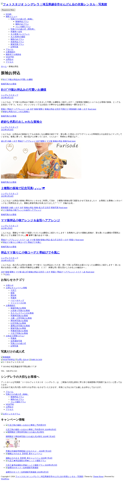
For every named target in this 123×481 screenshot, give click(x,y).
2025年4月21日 (7, 98)
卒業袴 (13, 298)
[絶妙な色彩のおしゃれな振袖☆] (15, 112)
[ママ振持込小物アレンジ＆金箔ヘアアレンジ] (21, 210)
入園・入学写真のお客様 (21, 318)
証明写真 (14, 47)
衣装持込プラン (17, 42)
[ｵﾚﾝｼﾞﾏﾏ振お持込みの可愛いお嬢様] (17, 79)
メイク (22, 240)
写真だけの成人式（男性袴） (23, 29)
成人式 (4, 141)
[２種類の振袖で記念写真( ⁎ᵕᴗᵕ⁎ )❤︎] (41, 178)
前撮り (4, 109)
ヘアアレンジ (19, 109)
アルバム (9, 49)
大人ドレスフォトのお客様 (22, 313)
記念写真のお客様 (18, 323)
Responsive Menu (8, 10)
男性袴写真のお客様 (19, 321)
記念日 (58, 109)
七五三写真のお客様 (19, 333)
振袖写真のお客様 (8, 84)
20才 (32, 109)
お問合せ (9, 59)
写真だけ (65, 109)
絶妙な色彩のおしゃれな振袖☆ (21, 121)
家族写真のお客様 (18, 328)
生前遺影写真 (16, 341)
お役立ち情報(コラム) (15, 336)
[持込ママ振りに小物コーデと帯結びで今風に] (21, 242)
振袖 (36, 109)
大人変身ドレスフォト (20, 34)
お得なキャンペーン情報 (16, 288)
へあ (27, 109)
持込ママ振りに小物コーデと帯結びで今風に (30, 252)
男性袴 (13, 295)
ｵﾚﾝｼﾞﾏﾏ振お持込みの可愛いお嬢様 (23, 89)
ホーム (4, 66)
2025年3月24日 (7, 196)
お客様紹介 (10, 52)
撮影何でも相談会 (13, 54)
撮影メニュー (11, 16)
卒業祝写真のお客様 (19, 331)
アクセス (9, 62)
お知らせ (9, 285)
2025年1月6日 (6, 228)
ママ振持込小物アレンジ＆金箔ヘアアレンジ (30, 220)
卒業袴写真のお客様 (19, 316)
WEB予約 (10, 57)
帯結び (10, 109)
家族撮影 (73, 109)
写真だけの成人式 (18, 343)
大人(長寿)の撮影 (18, 37)
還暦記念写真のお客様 (20, 326)
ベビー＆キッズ (17, 300)
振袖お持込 (49, 109)
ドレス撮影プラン (23, 27)
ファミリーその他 (18, 303)
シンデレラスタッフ (9, 95)
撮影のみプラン (22, 24)
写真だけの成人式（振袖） (22, 19)
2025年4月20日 (7, 130)
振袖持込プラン (22, 21)
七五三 (13, 290)
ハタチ (84, 109)
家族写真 (55, 208)
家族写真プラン (17, 44)
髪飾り (41, 109)
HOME (9, 14)
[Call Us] (35, 360)
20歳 (79, 109)
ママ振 (49, 141)
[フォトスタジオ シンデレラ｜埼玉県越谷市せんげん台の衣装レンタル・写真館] (54, 4)
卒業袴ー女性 (16, 32)
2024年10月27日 (7, 260)
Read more (92, 109)
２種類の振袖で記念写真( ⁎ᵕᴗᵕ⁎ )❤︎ (23, 188)
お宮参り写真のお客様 (20, 311)
